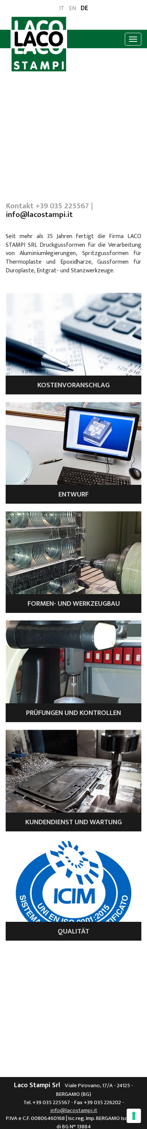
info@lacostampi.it (39, 214)
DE (84, 9)
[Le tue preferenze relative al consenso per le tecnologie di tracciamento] (134, 1116)
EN (72, 9)
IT (61, 9)
